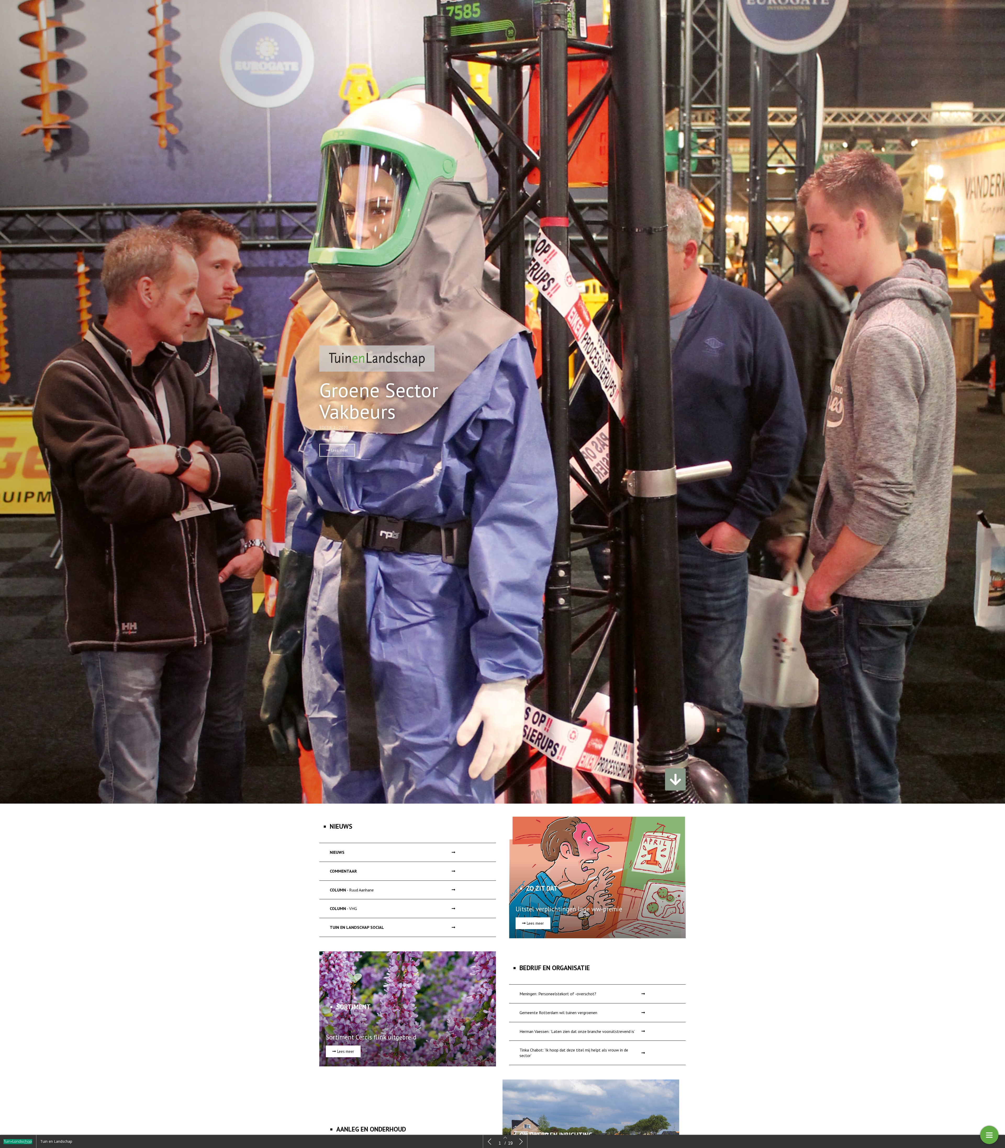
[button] (337, 450)
